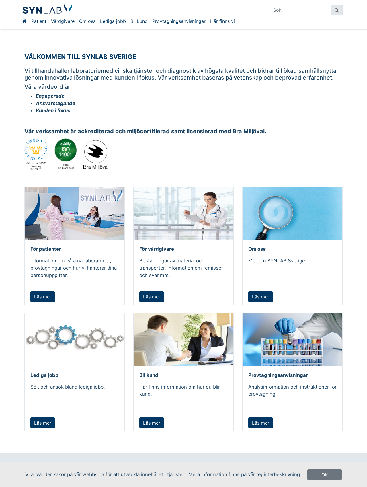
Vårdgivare (63, 21)
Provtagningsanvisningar (179, 21)
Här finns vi (222, 21)
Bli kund (139, 21)
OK (324, 475)
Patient (38, 21)
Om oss (87, 21)
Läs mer (42, 297)
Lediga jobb (113, 21)
